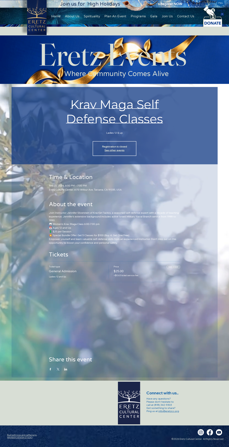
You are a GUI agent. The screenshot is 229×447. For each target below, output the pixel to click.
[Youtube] (219, 432)
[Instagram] (201, 432)
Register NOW (171, 4)
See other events (114, 150)
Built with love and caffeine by (22, 436)
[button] (222, 13)
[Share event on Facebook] (50, 369)
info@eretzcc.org (168, 411)
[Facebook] (210, 432)
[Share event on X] (58, 369)
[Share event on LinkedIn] (65, 369)
